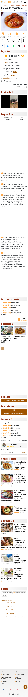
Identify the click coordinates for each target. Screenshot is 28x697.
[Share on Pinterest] (24, 46)
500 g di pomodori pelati (11, 69)
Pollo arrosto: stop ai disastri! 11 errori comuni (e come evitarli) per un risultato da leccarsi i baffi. (13, 479)
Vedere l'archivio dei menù (6, 678)
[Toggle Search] (21, 2)
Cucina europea (10, 617)
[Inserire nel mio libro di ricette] (24, 40)
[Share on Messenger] (8, 46)
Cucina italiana (21, 617)
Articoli (4, 684)
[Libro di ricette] (13, 2)
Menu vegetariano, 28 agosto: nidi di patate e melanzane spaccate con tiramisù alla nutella (13, 543)
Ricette (4, 672)
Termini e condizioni (18, 678)
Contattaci (19, 672)
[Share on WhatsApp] (13, 46)
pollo (5, 60)
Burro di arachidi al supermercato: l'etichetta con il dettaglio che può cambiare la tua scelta (14, 529)
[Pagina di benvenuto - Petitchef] (2, 5)
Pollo (4, 595)
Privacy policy (20, 674)
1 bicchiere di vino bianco (11, 66)
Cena (12, 606)
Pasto (7, 606)
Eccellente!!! (15, 303)
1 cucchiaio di (10, 72)
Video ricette (5, 674)
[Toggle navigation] (25, 2)
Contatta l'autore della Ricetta (14, 400)
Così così (14, 310)
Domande (4, 681)
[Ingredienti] (2, 348)
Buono (13, 308)
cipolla (6, 63)
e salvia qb (10, 78)
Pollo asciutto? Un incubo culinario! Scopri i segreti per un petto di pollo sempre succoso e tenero (14, 495)
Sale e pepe (7, 81)
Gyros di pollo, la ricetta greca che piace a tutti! (6, 339)
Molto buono (15, 305)
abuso (25, 452)
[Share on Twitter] (19, 46)
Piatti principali (10, 613)
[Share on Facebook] (2, 46)
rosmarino (6, 78)
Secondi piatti (7, 592)
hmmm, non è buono (11, 314)
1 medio (7, 60)
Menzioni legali (20, 681)
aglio (12, 75)
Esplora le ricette (7, 600)
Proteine (8, 610)
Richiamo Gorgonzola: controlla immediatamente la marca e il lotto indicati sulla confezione (14, 559)
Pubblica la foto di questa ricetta (14, 413)
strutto (15, 72)
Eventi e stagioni (10, 602)
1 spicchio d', (9, 75)
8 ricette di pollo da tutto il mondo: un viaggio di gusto (20, 465)
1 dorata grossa (10, 63)
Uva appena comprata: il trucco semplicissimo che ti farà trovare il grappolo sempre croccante (12, 574)
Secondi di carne (20, 592)
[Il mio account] (17, 2)
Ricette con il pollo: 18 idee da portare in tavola (20, 509)
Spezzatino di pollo (19, 337)
